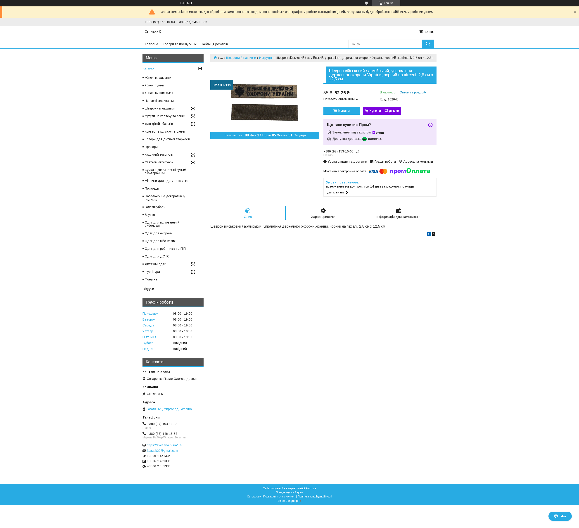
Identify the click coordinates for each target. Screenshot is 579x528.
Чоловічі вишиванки (159, 100)
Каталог (148, 68)
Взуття (150, 214)
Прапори (151, 147)
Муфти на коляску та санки (165, 116)
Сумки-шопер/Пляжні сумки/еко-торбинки (165, 171)
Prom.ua (311, 488)
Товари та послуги (177, 44)
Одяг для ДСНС (157, 256)
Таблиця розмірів (214, 44)
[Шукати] (428, 44)
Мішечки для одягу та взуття (166, 181)
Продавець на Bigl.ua (289, 492)
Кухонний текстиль (159, 154)
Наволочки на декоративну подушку (165, 197)
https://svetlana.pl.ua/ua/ (164, 445)
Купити (344, 111)
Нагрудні (266, 57)
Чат (563, 516)
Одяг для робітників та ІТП (165, 248)
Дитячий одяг (155, 264)
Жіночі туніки (154, 85)
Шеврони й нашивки (241, 57)
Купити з (376, 111)
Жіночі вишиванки (158, 77)
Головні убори (155, 207)
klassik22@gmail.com (162, 450)
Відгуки (148, 289)
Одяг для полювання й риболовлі (162, 224)
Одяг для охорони (159, 233)
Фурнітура (152, 272)
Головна (151, 44)
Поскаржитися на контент (279, 496)
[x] (433, 234)
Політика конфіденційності (315, 496)
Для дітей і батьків (159, 124)
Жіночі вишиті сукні (159, 93)
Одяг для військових (160, 241)
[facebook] (429, 234)
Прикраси (152, 188)
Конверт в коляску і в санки (165, 131)
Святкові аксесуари (159, 162)
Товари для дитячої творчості (167, 139)
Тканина (151, 279)
